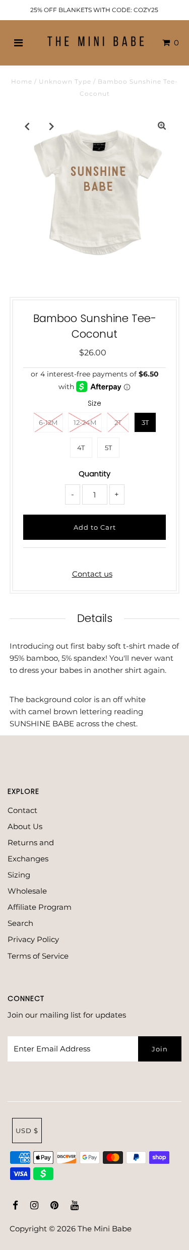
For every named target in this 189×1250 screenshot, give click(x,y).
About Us (25, 826)
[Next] (52, 126)
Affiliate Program (40, 907)
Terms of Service (38, 956)
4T (81, 448)
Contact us (92, 574)
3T (145, 422)
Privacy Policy (33, 939)
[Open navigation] (18, 42)
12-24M (85, 422)
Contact (22, 810)
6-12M (48, 422)
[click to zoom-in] (162, 126)
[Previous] (27, 126)
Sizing (19, 875)
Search (20, 923)
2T (117, 422)
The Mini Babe (105, 1228)
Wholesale (27, 891)
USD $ (27, 1131)
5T (108, 448)
